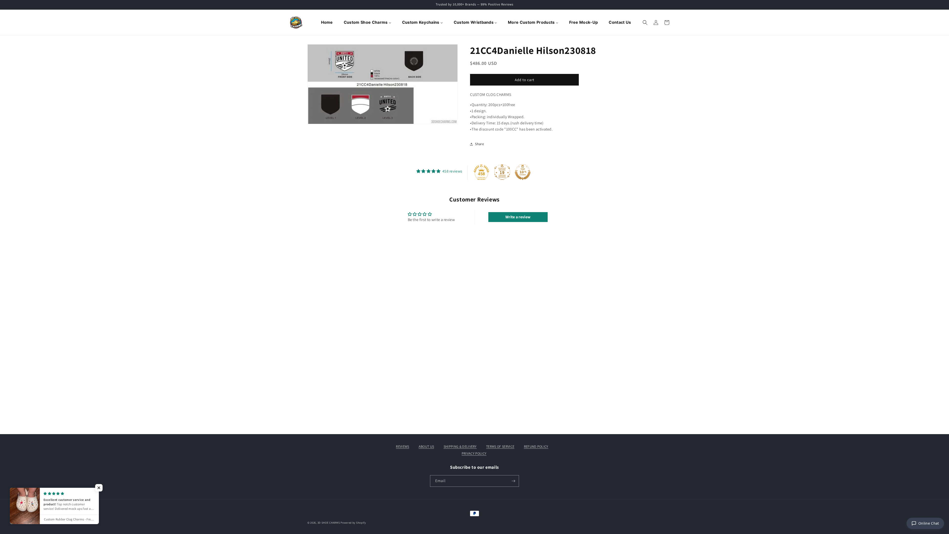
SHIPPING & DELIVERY (460, 446)
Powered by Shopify (353, 522)
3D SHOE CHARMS (329, 522)
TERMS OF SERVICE (500, 446)
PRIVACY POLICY (474, 453)
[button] (645, 22)
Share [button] (479, 144)
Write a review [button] (517, 217)
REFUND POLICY (536, 446)
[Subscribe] (513, 481)
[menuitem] (327, 22)
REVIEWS (402, 446)
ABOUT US (426, 446)
